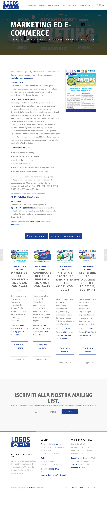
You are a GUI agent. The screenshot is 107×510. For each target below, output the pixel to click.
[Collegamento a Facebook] (97, 5)
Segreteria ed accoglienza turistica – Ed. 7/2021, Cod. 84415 (88, 281)
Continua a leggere (19, 346)
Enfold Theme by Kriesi (37, 487)
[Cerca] (89, 5)
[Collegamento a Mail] (103, 5)
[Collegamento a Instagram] (100, 5)
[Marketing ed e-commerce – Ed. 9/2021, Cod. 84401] (19, 256)
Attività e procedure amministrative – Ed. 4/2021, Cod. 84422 (68, 281)
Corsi (15, 266)
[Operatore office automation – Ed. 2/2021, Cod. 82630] (1, 255)
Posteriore (93, 294)
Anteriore (14, 294)
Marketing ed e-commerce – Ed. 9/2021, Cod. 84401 (19, 279)
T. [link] (50, 469)
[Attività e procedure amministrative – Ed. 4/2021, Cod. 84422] (65, 256)
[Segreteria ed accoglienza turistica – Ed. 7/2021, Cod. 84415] (87, 256)
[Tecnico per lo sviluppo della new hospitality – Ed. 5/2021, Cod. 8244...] (105, 255)
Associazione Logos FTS (24, 487)
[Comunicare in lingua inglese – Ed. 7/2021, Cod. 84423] (42, 256)
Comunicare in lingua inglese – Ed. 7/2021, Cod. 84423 (42, 279)
